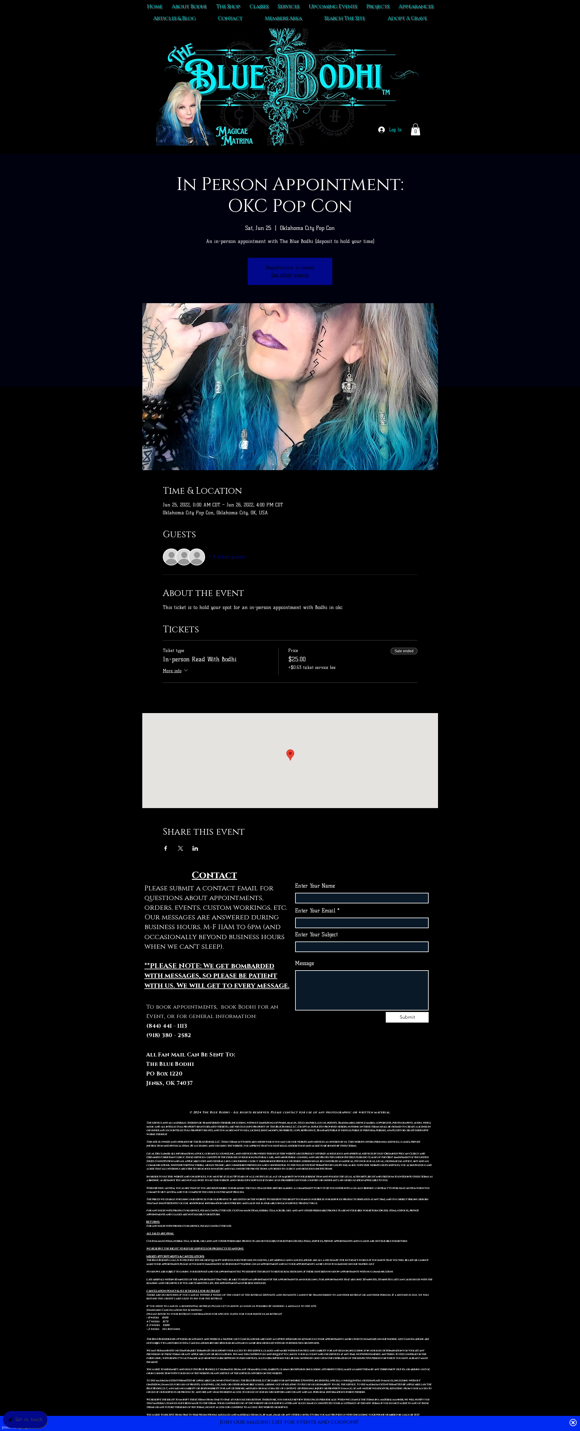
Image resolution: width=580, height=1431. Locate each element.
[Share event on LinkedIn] (195, 848)
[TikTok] (349, 1074)
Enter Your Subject (316, 934)
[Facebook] (362, 1074)
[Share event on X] (180, 848)
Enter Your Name (315, 886)
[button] (415, 129)
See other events (290, 275)
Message (304, 963)
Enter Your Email (315, 910)
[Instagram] (374, 1074)
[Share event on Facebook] (166, 848)
